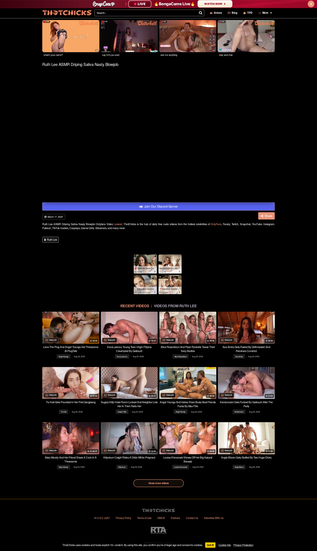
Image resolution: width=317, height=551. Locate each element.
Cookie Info (224, 545)
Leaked (118, 224)
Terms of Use (144, 518)
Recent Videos (134, 305)
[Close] (311, 4)
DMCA (161, 518)
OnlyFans (216, 224)
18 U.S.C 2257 (102, 518)
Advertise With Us (214, 518)
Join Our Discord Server (160, 206)
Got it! (210, 545)
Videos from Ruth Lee (175, 305)
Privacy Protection (243, 545)
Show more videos (158, 483)
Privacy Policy (123, 518)
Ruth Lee (51, 239)
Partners (175, 518)
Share (268, 216)
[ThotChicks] (67, 13)
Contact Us (192, 518)
